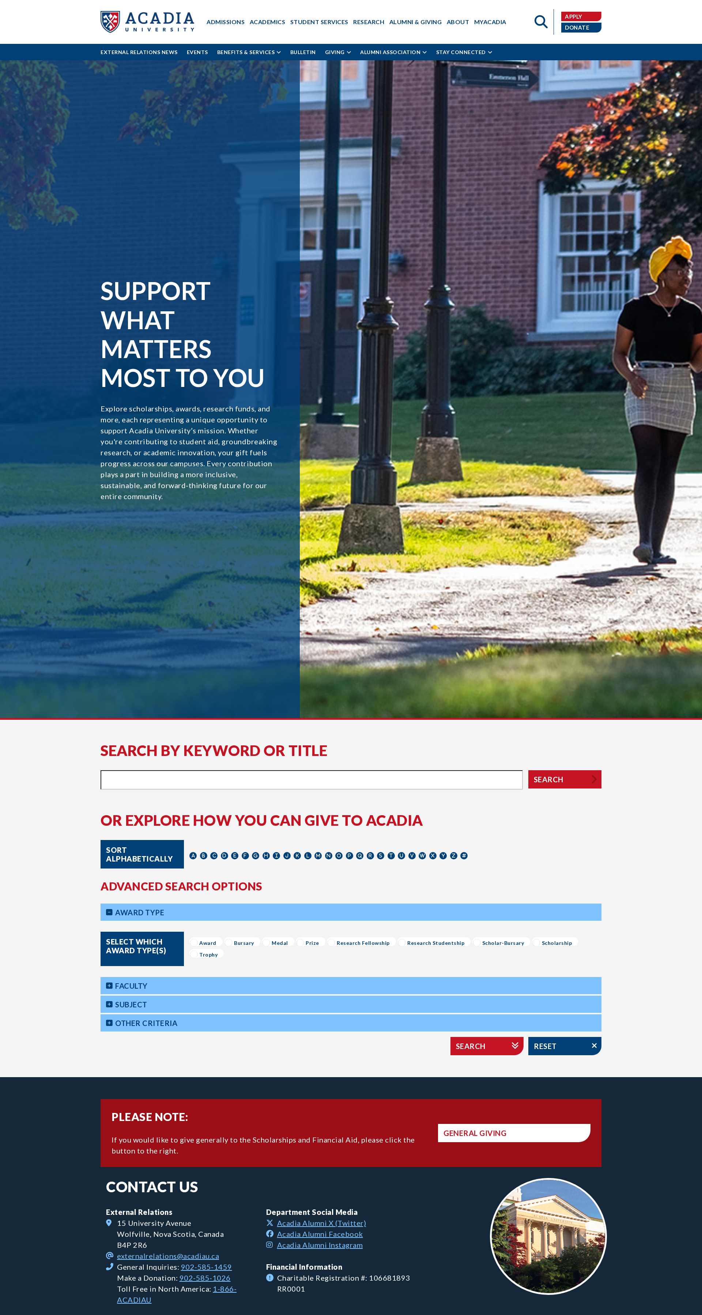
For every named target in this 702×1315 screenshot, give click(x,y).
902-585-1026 (205, 1277)
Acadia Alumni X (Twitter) (321, 1223)
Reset (545, 1046)
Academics (268, 21)
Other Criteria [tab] (146, 1023)
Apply (573, 16)
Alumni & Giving (415, 21)
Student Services (319, 21)
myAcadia (490, 21)
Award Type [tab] (139, 912)
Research (368, 21)
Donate (577, 27)
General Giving (475, 1133)
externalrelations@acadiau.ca (168, 1255)
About (458, 21)
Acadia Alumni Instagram (320, 1244)
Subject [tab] (131, 1004)
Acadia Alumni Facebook (320, 1234)
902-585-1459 (206, 1266)
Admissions (226, 21)
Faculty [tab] (131, 985)
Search (548, 779)
